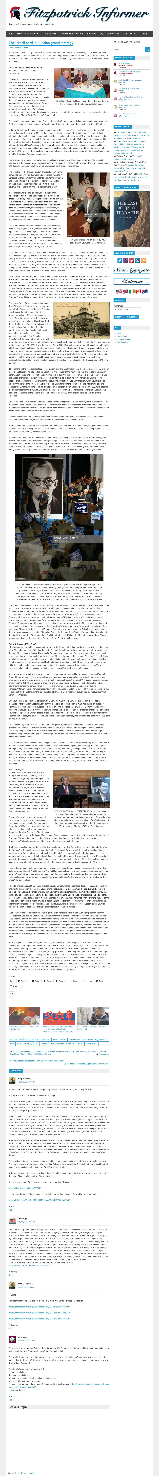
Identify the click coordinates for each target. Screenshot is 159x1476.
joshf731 (123, 82)
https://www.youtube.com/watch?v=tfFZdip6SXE (30, 1265)
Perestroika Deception (28, 34)
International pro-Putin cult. (128, 114)
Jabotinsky (27, 1044)
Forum (145, 34)
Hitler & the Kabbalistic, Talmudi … (130, 105)
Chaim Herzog (74, 1040)
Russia (80, 1044)
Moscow (44, 1044)
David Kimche (87, 1040)
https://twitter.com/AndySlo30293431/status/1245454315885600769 (39, 1200)
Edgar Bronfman (101, 1040)
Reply (11, 1210)
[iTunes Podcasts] (126, 260)
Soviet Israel (49, 34)
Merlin (32, 1473)
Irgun (12, 1044)
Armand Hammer (43, 1040)
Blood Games (113, 34)
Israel (19, 1044)
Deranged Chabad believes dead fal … (131, 97)
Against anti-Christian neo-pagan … (130, 80)
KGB (36, 1044)
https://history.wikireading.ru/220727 (25, 1188)
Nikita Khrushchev (57, 1044)
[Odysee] (132, 260)
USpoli (30, 1054)
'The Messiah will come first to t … (130, 88)
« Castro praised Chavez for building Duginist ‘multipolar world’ (36, 1061)
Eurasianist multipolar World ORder (46, 1051)
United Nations (92, 1044)
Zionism (48, 1054)
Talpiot (23, 1054)
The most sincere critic (126, 141)
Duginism (27, 1051)
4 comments (104, 1054)
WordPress (22, 1473)
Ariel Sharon (29, 1040)
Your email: (118, 306)
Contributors (130, 34)
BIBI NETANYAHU (59, 1040)
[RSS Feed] (143, 260)
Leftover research (124, 63)
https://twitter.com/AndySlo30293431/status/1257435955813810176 (39, 1313)
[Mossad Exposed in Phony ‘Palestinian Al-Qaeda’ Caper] (24, 1016)
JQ (101, 34)
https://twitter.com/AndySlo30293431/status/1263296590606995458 (39, 1307)
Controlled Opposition (71, 34)
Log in (119, 333)
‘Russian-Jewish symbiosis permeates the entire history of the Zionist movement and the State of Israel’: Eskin (58, 1029)
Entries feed (122, 336)
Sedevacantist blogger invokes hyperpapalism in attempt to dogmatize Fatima (130, 168)
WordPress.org (123, 342)
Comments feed (123, 339)
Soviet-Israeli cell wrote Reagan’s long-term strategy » (87, 1064)
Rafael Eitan (71, 1044)
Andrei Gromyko (16, 1040)
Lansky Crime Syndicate (70, 1051)
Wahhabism (38, 1054)
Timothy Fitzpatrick (126, 65)
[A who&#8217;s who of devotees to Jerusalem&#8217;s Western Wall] (93, 1016)
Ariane (122, 90)
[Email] (137, 260)
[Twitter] (120, 260)
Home (10, 34)
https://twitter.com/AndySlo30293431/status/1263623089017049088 (39, 1319)
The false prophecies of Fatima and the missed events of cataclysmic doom (131, 177)
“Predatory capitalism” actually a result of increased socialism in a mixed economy (132, 135)
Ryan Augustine (125, 99)
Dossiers (91, 34)
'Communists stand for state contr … (131, 72)
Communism (18, 1051)
